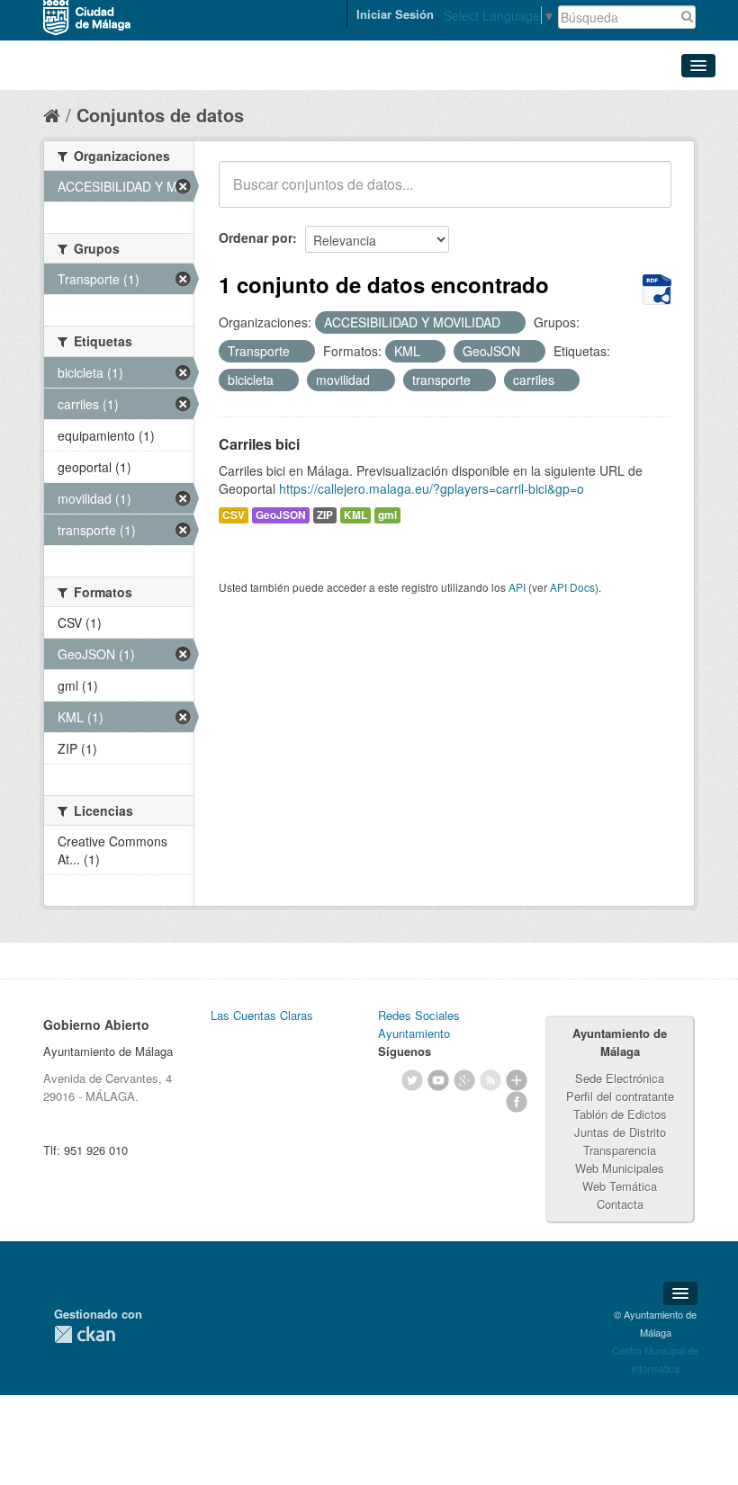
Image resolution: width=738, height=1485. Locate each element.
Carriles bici (259, 444)
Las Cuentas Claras (262, 1015)
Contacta (620, 1203)
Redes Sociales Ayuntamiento (419, 1024)
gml (387, 515)
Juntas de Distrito (620, 1132)
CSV (233, 515)
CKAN (84, 1334)
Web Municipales (619, 1167)
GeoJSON (281, 515)
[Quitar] (510, 323)
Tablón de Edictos (620, 1114)
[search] (645, 194)
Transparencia (619, 1149)
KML (355, 515)
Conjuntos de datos (160, 115)
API (517, 587)
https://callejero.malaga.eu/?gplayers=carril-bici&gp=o (431, 488)
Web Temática (619, 1185)
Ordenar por (255, 237)
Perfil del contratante (620, 1096)
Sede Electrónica (619, 1078)
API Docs (572, 587)
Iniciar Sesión (395, 13)
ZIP (325, 515)
